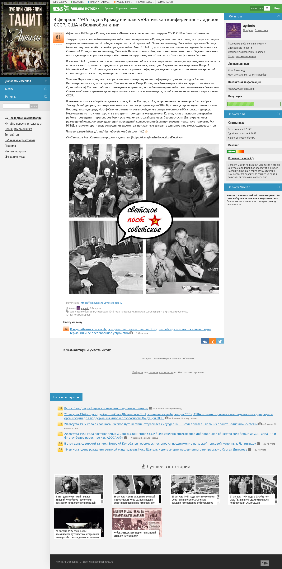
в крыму (167, 311)
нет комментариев (80, 314)
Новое (133, 8)
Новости (77, 2)
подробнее (232, 204)
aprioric (85, 308)
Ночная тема (16, 157)
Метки (9, 89)
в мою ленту (257, 8)
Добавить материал (18, 81)
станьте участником (161, 372)
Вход (277, 8)
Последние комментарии (242, 56)
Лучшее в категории (167, 466)
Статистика (261, 30)
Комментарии (165, 2)
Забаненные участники (20, 140)
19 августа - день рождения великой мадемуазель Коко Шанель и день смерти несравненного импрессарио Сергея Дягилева (155, 449)
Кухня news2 (145, 2)
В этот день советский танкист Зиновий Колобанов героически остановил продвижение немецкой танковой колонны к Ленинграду (160, 443)
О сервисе (72, 561)
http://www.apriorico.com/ (242, 88)
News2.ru (61, 561)
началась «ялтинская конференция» (141, 311)
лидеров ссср (180, 311)
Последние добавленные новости (247, 43)
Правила (10, 146)
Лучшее (108, 8)
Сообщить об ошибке (18, 129)
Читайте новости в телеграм (23, 123)
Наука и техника (99, 2)
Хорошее (121, 8)
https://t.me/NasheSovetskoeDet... (101, 302)
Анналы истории (85, 8)
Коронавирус (60, 2)
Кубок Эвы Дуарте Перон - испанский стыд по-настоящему (106, 408)
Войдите (137, 372)
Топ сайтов (12, 134)
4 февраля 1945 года (108, 311)
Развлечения (123, 2)
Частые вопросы (15, 151)
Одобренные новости (240, 47)
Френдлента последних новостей (246, 51)
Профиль (248, 30)
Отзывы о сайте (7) (241, 158)
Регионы (10, 97)
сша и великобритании (82, 311)
